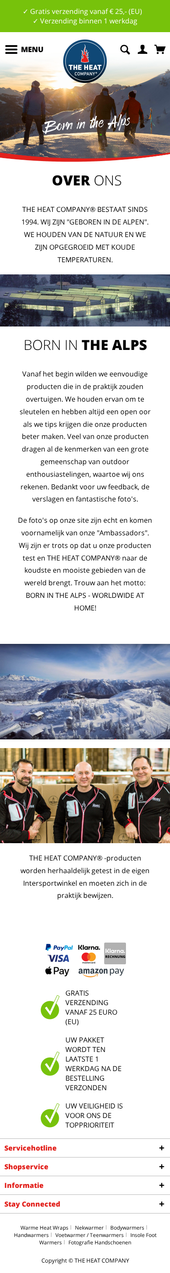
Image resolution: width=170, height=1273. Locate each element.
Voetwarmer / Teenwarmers (89, 1235)
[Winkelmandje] (161, 48)
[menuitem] (24, 49)
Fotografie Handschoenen (99, 1242)
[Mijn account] (143, 48)
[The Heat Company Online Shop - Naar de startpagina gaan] (85, 61)
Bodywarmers (127, 1227)
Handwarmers (31, 1235)
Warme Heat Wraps (44, 1227)
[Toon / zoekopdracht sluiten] (125, 48)
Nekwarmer (89, 1227)
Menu (32, 49)
